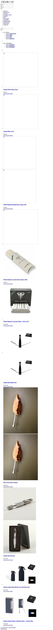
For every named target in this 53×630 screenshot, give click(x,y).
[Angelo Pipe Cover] (27, 111)
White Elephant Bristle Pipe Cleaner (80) (14, 204)
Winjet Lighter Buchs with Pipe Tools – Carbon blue (18, 621)
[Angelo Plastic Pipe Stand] (27, 69)
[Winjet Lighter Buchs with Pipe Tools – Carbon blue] (27, 605)
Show (10, 44)
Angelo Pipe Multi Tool (9, 382)
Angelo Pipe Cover (8, 131)
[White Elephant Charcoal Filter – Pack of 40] (27, 301)
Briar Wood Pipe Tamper (10, 482)
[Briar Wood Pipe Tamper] (27, 433)
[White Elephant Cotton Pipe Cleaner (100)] (27, 243)
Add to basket (6, 93)
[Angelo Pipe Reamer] (27, 520)
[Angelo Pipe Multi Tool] (27, 353)
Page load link (4, 628)
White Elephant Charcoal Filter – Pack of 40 (16, 321)
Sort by (11, 33)
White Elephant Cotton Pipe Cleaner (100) (15, 279)
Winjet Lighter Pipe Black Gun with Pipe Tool (16, 587)
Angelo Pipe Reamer (9, 555)
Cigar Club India (12, 627)
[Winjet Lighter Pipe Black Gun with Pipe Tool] (27, 573)
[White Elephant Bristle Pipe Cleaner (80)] (27, 169)
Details (11, 93)
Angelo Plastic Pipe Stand (10, 89)
